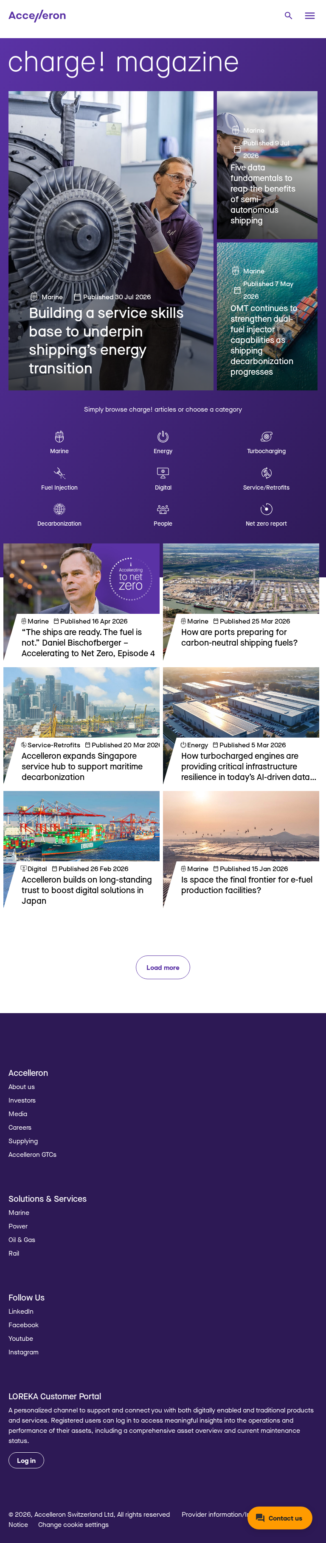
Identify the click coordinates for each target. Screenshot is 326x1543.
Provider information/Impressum (230, 1514)
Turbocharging (266, 450)
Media (17, 1113)
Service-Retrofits (54, 745)
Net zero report (266, 523)
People (163, 523)
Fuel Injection (59, 487)
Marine (52, 296)
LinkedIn (21, 1311)
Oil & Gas (21, 1239)
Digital (163, 487)
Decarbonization (59, 523)
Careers (19, 1127)
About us (21, 1086)
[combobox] (288, 15)
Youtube (20, 1338)
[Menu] (310, 16)
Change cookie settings (73, 1524)
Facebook (23, 1324)
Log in (26, 1460)
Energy (163, 450)
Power (18, 1226)
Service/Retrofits (266, 487)
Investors (22, 1100)
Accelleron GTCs (32, 1154)
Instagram (23, 1352)
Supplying (23, 1140)
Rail (13, 1253)
